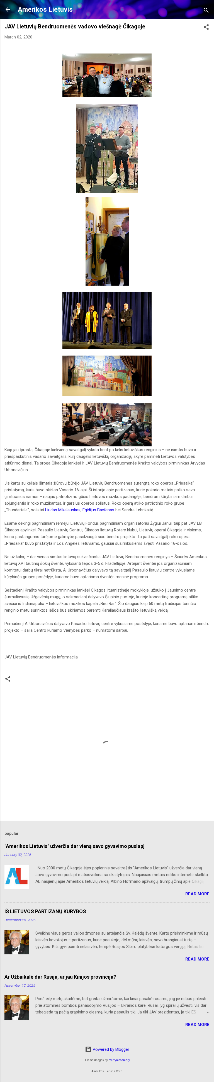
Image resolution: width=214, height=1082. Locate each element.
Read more (197, 893)
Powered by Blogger (110, 1049)
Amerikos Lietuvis (45, 9)
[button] (206, 28)
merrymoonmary (119, 1060)
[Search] (206, 11)
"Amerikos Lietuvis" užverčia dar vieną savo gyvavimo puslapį (74, 846)
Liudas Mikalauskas (63, 509)
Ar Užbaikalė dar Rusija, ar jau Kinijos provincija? (60, 977)
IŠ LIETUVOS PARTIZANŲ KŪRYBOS (45, 911)
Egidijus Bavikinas (98, 509)
